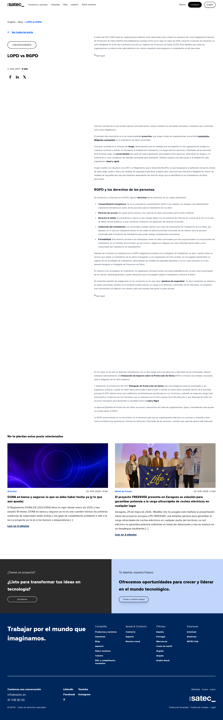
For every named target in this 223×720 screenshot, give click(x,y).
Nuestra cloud (133, 641)
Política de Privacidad (178, 707)
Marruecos (161, 641)
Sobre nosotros (103, 651)
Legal (213, 707)
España (160, 632)
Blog (97, 641)
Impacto (99, 646)
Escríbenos (22, 599)
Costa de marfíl (164, 646)
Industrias (100, 636)
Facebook (69, 694)
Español (205, 689)
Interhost (191, 632)
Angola (160, 655)
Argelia (160, 651)
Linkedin (68, 689)
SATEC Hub (192, 641)
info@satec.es (16, 695)
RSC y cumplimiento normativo (105, 662)
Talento (99, 655)
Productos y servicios (106, 632)
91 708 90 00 (16, 700)
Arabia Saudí (162, 660)
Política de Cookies (199, 707)
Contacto (195, 4)
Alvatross (191, 636)
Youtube (83, 689)
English (210, 4)
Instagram (84, 694)
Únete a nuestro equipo (134, 599)
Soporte (130, 636)
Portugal (160, 636)
